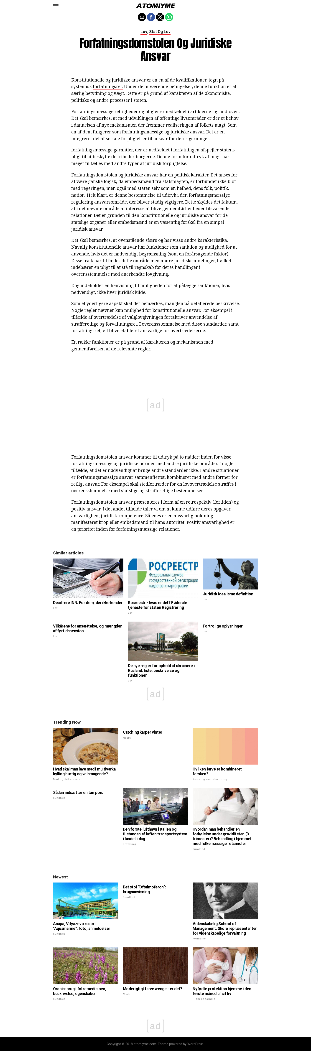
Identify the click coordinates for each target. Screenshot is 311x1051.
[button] (56, 5)
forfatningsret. (108, 86)
